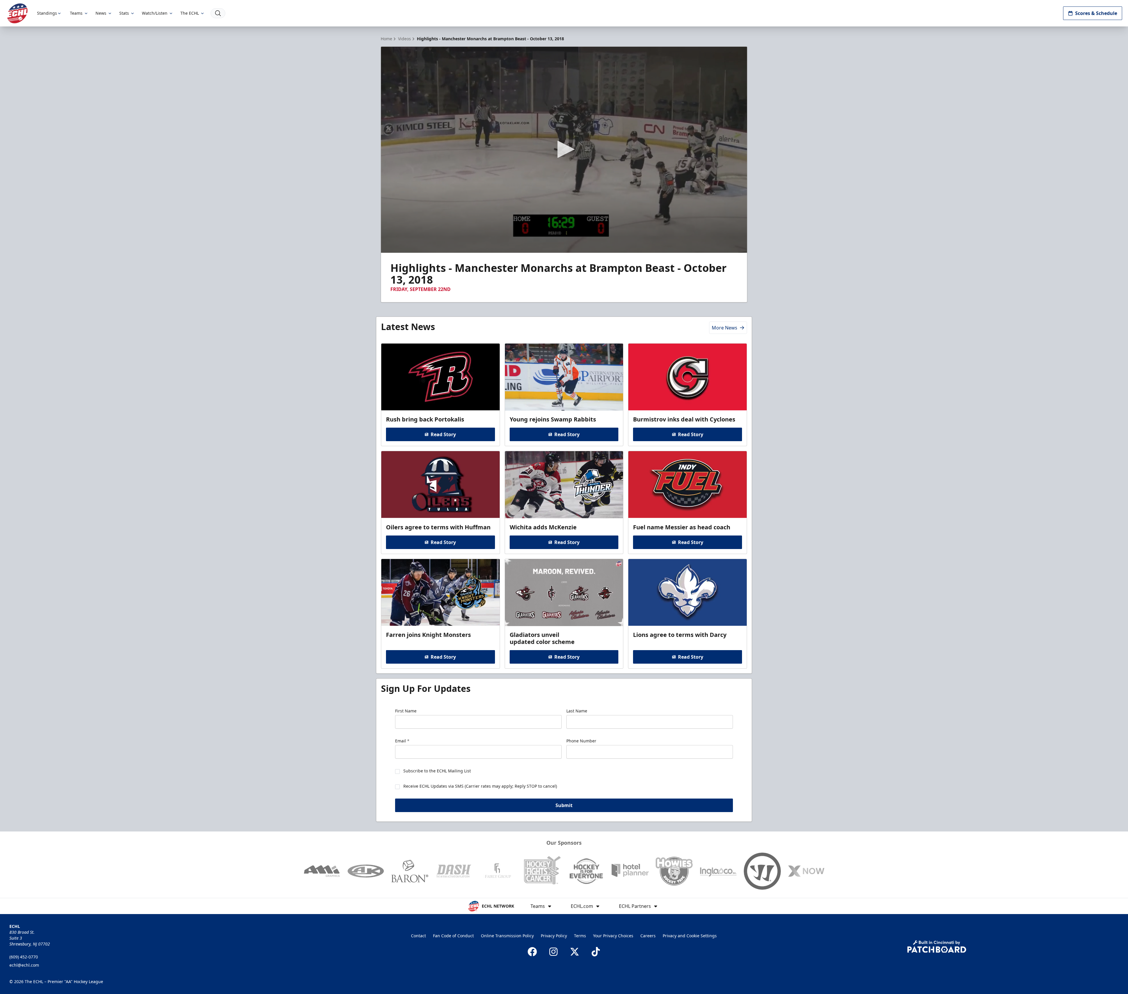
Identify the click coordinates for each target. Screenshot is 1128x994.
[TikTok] (596, 951)
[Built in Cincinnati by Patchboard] (936, 946)
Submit (564, 805)
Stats (124, 13)
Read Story (443, 434)
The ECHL (189, 13)
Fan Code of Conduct (453, 935)
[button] (564, 149)
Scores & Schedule (1096, 13)
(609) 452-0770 (23, 957)
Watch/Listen (154, 13)
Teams (76, 13)
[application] (564, 150)
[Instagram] (553, 951)
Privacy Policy (554, 935)
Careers (648, 935)
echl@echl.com (24, 965)
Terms (580, 935)
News (100, 13)
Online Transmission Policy (507, 935)
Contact (418, 935)
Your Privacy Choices (613, 935)
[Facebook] (532, 951)
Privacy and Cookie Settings (690, 935)
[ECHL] (17, 13)
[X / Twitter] (574, 951)
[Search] (218, 13)
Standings (47, 13)
